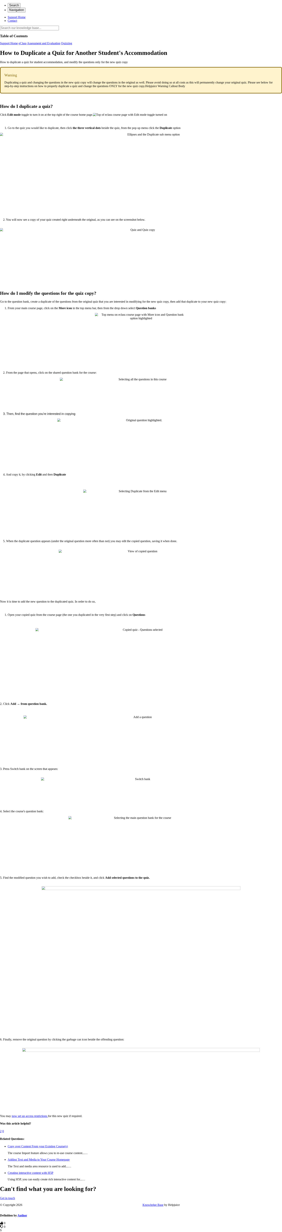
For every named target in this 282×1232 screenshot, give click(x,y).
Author (22, 1215)
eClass (22, 43)
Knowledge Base (153, 1204)
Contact (12, 20)
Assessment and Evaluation (43, 43)
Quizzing (66, 43)
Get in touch (7, 1198)
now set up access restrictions (30, 1116)
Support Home (17, 17)
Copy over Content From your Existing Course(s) (38, 1146)
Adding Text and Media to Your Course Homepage (39, 1159)
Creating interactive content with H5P (30, 1172)
